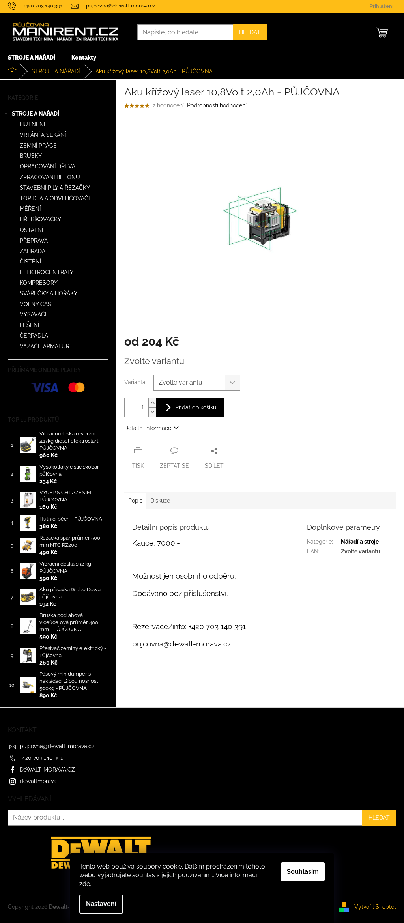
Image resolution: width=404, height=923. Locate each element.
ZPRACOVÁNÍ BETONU (50, 177)
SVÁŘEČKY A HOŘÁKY (48, 293)
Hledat (249, 32)
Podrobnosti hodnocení (217, 105)
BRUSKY (31, 156)
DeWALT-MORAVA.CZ (47, 769)
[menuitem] (31, 57)
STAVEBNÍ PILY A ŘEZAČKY (55, 188)
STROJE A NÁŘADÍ (35, 113)
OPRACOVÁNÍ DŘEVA (47, 166)
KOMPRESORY (39, 283)
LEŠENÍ (29, 325)
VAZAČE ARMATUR (44, 346)
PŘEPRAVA (34, 240)
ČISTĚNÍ (30, 261)
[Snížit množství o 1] (152, 412)
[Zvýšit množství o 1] (152, 402)
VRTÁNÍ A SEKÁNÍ (43, 135)
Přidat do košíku (195, 407)
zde (84, 884)
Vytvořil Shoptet (375, 907)
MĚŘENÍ (30, 209)
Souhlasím (303, 871)
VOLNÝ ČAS (35, 304)
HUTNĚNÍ (32, 124)
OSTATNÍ (31, 230)
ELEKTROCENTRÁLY (46, 272)
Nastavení (101, 904)
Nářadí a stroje (360, 541)
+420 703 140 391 (41, 758)
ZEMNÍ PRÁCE (38, 145)
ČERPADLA (34, 336)
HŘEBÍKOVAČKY (40, 219)
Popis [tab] (135, 500)
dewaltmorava (38, 781)
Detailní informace (147, 428)
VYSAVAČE (34, 314)
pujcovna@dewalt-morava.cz (57, 746)
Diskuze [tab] (160, 500)
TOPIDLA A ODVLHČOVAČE (56, 198)
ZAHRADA (32, 251)
